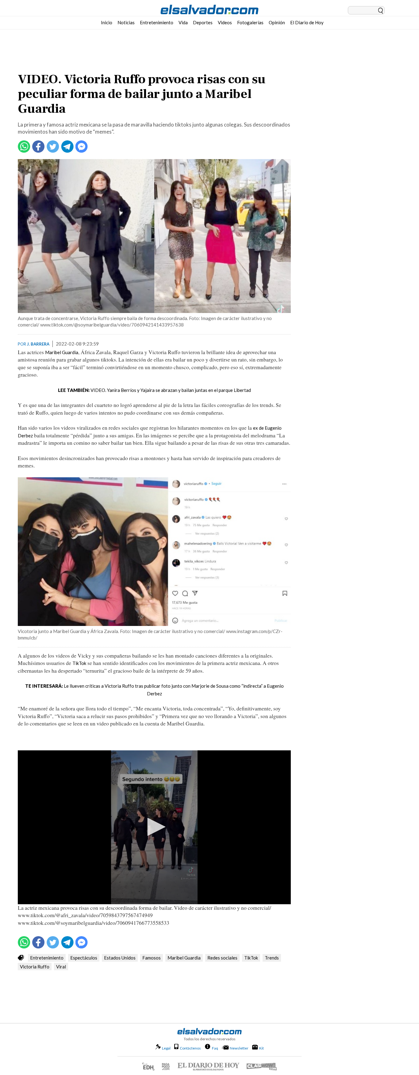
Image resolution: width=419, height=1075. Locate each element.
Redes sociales (222, 957)
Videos (225, 22)
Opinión (277, 22)
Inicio (106, 22)
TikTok (79, 663)
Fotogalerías (250, 22)
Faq (215, 1048)
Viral (61, 966)
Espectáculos (83, 957)
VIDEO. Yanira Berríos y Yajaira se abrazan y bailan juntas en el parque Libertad (170, 390)
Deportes (203, 22)
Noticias (126, 22)
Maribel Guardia (61, 352)
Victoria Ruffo (34, 966)
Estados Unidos (120, 957)
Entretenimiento (156, 22)
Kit (261, 1048)
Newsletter (239, 1048)
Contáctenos (190, 1048)
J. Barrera (38, 344)
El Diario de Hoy (307, 22)
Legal (166, 1048)
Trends (272, 957)
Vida (183, 22)
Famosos (151, 957)
